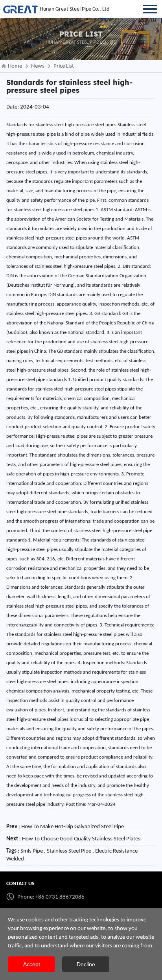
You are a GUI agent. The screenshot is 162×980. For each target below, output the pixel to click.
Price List (63, 66)
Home (15, 66)
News (37, 66)
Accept (31, 964)
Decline (86, 964)
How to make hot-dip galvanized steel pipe (72, 827)
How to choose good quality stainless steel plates (81, 839)
